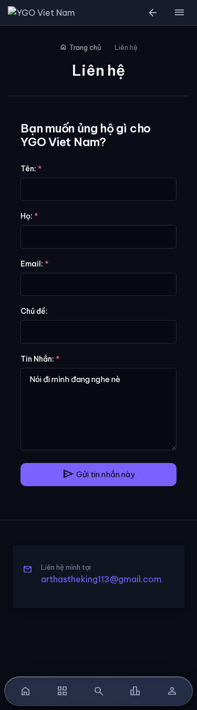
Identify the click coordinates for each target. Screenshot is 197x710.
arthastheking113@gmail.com (101, 579)
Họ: (29, 216)
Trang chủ (80, 47)
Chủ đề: (34, 311)
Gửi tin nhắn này (98, 474)
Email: (34, 264)
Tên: (31, 168)
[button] (179, 13)
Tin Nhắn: (40, 359)
